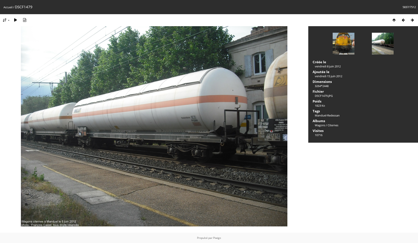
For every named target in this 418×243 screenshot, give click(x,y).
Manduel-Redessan (327, 115)
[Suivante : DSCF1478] (412, 19)
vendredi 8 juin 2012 (328, 66)
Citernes (333, 125)
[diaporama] (15, 19)
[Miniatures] (394, 19)
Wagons (320, 125)
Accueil (7, 7)
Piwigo (217, 238)
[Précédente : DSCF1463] (403, 19)
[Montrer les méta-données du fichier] (24, 19)
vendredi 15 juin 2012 (328, 76)
